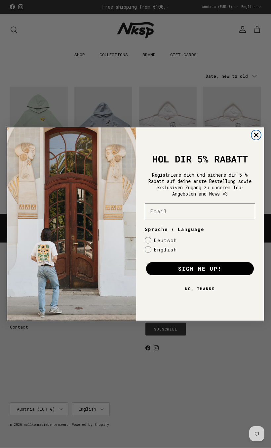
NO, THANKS (200, 288)
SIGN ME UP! (200, 268)
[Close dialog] (256, 135)
